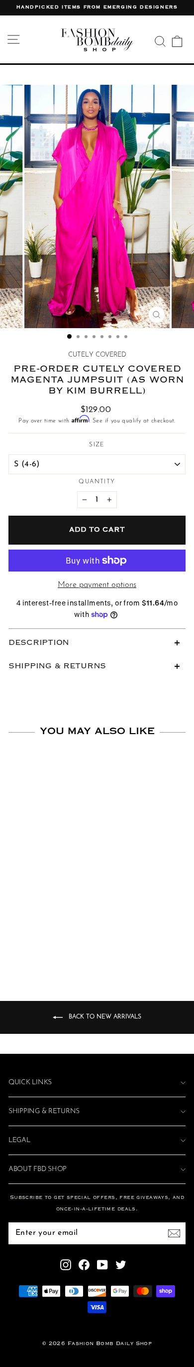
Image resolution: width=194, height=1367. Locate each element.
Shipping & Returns (57, 666)
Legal (19, 1140)
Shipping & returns (44, 1111)
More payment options (97, 585)
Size (97, 445)
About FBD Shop (37, 1169)
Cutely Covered (97, 355)
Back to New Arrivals (104, 1017)
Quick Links (30, 1082)
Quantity (97, 482)
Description (38, 643)
